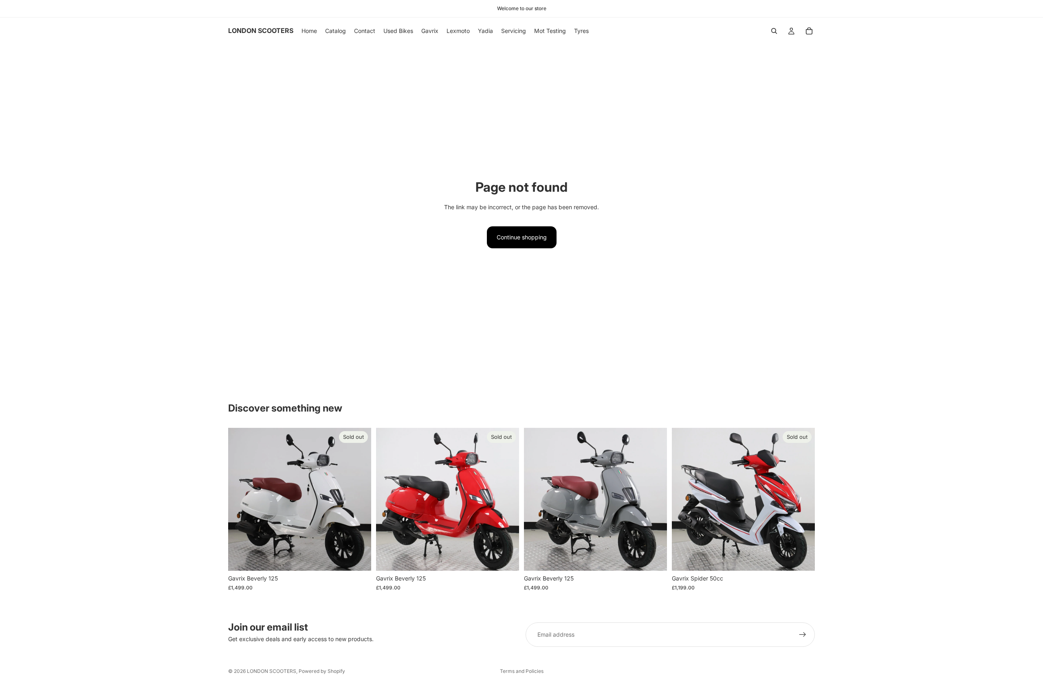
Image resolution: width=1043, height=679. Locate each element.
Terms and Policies (522, 671)
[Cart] (809, 31)
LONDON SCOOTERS (271, 671)
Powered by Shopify (322, 671)
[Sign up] (802, 634)
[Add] (654, 558)
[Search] (774, 31)
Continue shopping (522, 237)
